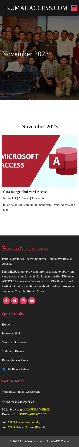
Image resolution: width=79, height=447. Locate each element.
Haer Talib (11, 198)
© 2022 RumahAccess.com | (28, 441)
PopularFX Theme (57, 441)
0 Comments (38, 198)
